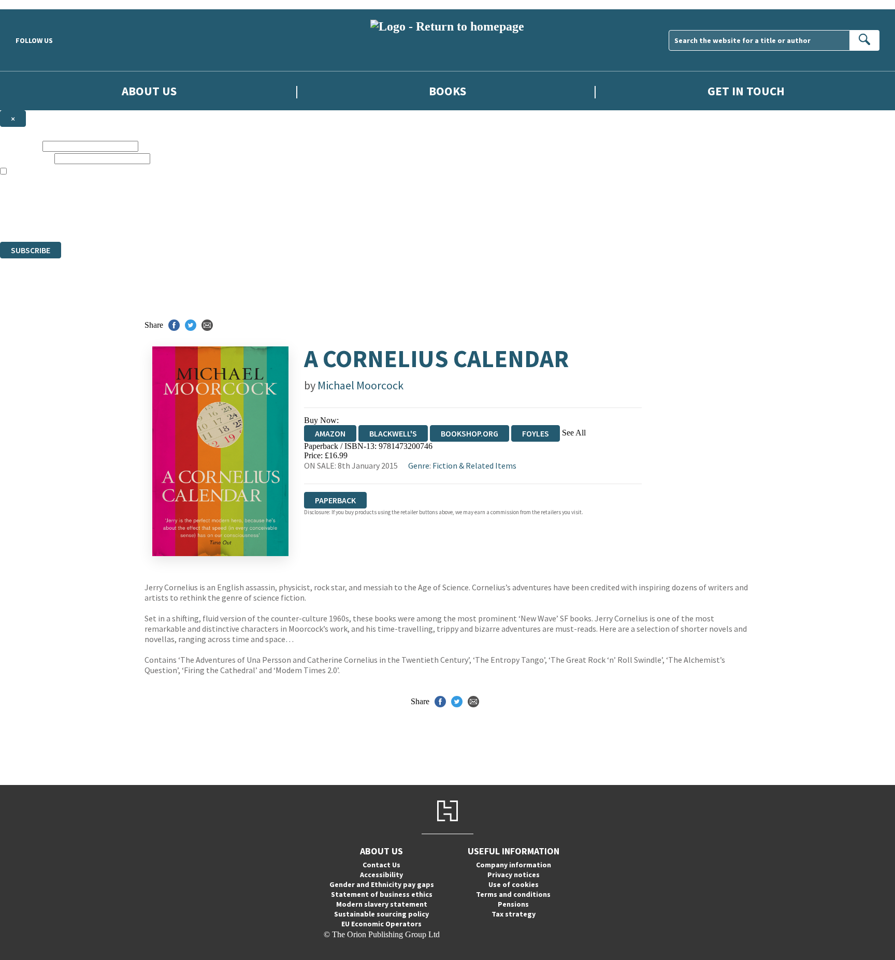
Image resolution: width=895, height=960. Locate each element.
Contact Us (381, 864)
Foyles (535, 433)
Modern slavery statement (381, 904)
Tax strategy (514, 914)
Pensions (513, 904)
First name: (20, 145)
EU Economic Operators (381, 923)
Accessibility (381, 874)
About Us (149, 90)
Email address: (26, 158)
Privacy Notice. (205, 218)
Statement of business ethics (381, 894)
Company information (513, 864)
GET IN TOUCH (746, 90)
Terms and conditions (513, 894)
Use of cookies (513, 884)
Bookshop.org (469, 433)
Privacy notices (513, 874)
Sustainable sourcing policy (381, 914)
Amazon (330, 433)
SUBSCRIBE (30, 250)
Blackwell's (393, 433)
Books (447, 90)
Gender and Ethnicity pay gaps (381, 884)
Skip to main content (33, 4)
